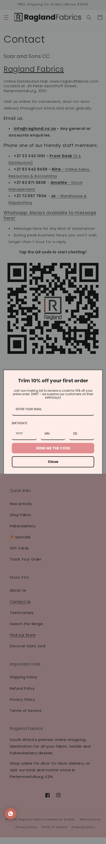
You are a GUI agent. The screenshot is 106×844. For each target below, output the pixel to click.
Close (53, 461)
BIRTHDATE (19, 423)
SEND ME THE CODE (53, 448)
